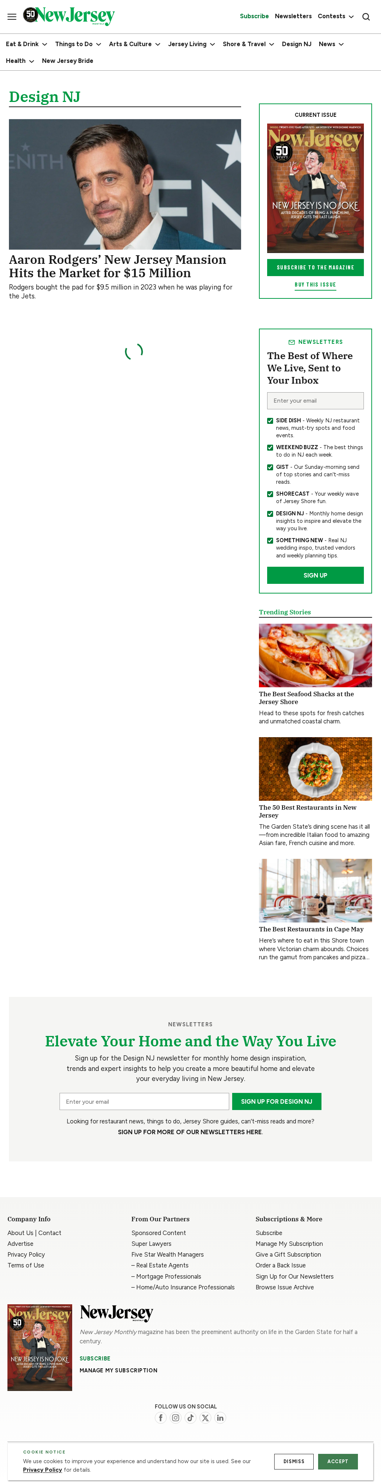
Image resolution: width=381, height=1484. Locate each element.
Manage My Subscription (119, 1370)
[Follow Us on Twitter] (205, 1418)
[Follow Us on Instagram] (176, 1418)
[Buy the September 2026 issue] (315, 188)
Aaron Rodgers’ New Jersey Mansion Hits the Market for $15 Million (118, 266)
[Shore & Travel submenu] (272, 44)
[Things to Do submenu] (99, 44)
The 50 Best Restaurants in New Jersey (307, 811)
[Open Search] (366, 16)
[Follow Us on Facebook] (161, 1418)
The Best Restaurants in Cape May (311, 929)
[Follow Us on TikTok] (190, 1418)
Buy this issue (315, 284)
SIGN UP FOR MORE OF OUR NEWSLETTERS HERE (190, 1132)
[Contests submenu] (350, 17)
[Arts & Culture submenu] (158, 44)
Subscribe (95, 1358)
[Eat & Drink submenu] (45, 44)
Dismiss (294, 1461)
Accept (338, 1461)
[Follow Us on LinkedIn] (220, 1418)
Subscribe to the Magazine (315, 267)
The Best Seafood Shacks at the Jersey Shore (306, 698)
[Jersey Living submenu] (212, 44)
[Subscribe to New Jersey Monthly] (39, 1347)
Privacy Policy (42, 1470)
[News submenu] (341, 44)
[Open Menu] (11, 17)
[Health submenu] (32, 61)
